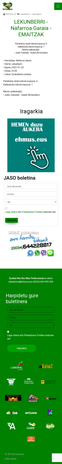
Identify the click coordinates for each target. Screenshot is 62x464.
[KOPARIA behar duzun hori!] (50, 412)
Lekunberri (25, 14)
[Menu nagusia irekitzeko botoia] (58, 6)
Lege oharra (11, 212)
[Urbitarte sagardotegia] (11, 382)
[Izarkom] (51, 398)
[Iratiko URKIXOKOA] (33, 398)
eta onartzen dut (30, 212)
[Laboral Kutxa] (17, 366)
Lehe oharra (10, 458)
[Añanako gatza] (29, 382)
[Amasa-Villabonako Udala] (49, 382)
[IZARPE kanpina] (31, 425)
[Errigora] (31, 412)
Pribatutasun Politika (31, 212)
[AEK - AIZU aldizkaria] (45, 366)
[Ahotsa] (12, 412)
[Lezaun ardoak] (13, 398)
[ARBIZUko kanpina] (50, 425)
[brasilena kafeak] (31, 439)
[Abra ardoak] (12, 425)
